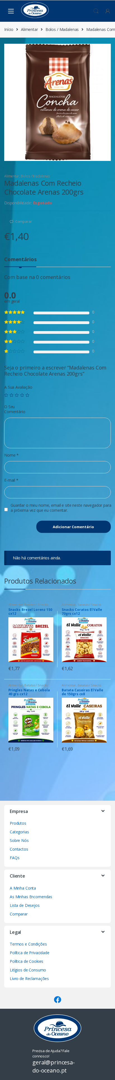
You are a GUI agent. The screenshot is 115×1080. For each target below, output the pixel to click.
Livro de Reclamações (29, 978)
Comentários (20, 260)
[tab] (20, 261)
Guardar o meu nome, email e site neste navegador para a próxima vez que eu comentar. (61, 508)
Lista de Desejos (25, 905)
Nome (11, 455)
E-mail (11, 480)
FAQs (14, 857)
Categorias (19, 831)
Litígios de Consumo (28, 970)
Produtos (18, 823)
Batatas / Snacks (36, 605)
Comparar (23, 221)
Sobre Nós (19, 840)
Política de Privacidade (29, 952)
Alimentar (29, 29)
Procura (96, 11)
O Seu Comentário (14, 409)
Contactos (19, 849)
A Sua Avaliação (18, 387)
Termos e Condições (28, 944)
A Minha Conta (23, 888)
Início (8, 29)
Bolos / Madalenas (62, 29)
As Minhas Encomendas (31, 896)
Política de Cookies (26, 961)
